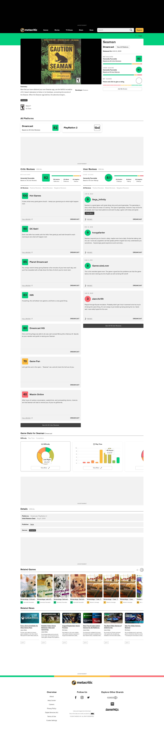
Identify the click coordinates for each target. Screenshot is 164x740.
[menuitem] (46, 30)
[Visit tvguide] (112, 705)
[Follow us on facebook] (75, 698)
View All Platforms (122, 47)
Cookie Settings (51, 720)
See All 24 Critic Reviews (50, 425)
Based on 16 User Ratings (111, 72)
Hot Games (32, 196)
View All (39, 169)
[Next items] (142, 570)
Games (45, 30)
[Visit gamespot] (112, 699)
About (52, 696)
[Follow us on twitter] (88, 698)
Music (81, 30)
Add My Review (122, 89)
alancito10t (95, 299)
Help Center (52, 700)
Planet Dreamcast (35, 262)
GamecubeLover (98, 266)
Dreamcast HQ (34, 328)
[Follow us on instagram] (82, 698)
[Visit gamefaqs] (112, 710)
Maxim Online (33, 394)
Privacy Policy (51, 708)
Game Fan (31, 361)
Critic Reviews (27, 169)
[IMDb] (92, 714)
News (91, 30)
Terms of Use (51, 716)
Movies (57, 30)
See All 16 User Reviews (113, 326)
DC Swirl (30, 229)
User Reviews (90, 169)
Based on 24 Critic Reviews (112, 61)
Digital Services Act (51, 712)
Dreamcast (74, 219)
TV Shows (69, 30)
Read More (89, 213)
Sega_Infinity (96, 199)
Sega (140, 36)
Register (139, 30)
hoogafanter (96, 233)
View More (44, 468)
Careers (51, 704)
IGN (28, 295)
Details (24, 509)
